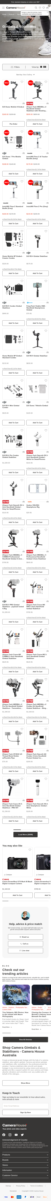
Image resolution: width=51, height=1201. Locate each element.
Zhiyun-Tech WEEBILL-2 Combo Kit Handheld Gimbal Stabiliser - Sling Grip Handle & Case (36, 707)
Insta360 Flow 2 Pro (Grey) (37, 206)
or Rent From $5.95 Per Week (36, 120)
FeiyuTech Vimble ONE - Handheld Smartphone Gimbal (36, 308)
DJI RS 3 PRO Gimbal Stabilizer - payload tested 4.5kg (13, 607)
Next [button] (45, 1007)
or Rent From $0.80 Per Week (36, 319)
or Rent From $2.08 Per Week (36, 767)
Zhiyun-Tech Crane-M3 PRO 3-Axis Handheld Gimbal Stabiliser (35, 607)
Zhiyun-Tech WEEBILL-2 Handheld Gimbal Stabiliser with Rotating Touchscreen (36, 110)
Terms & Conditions (36, 1186)
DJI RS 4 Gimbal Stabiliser (37, 256)
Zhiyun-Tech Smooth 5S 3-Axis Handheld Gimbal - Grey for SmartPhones (13, 507)
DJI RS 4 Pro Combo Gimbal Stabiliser (10, 456)
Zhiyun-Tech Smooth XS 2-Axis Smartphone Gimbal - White (37, 806)
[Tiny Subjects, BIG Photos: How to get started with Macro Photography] (16, 995)
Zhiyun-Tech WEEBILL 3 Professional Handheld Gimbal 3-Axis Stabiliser (36, 557)
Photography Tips (21, 1007)
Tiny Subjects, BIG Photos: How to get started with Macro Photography (15, 1014)
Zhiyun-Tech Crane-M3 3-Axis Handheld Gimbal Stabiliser (36, 656)
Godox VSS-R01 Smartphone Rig (33, 506)
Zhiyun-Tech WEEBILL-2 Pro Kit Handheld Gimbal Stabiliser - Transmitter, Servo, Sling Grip (12, 707)
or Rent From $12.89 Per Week (12, 817)
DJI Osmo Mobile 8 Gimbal (13, 107)
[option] (17, 872)
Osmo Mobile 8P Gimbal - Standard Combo (12, 357)
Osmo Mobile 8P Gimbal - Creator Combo (12, 257)
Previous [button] (8, 1007)
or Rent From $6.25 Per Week (11, 667)
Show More (25, 1083)
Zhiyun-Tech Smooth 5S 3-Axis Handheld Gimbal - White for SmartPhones (37, 457)
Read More (6, 1027)
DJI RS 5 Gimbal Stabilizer (37, 356)
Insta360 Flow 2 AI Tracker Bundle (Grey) (37, 158)
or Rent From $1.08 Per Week (36, 817)
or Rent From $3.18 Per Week (36, 468)
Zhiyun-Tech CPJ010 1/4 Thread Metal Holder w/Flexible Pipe (12, 756)
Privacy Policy (20, 1186)
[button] (25, 75)
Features (11, 1007)
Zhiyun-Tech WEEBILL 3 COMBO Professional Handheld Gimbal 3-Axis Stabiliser (12, 558)
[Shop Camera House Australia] (15, 8)
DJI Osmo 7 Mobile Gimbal (37, 406)
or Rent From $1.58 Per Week (11, 219)
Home (4, 14)
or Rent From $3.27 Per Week (11, 269)
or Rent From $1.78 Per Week (36, 169)
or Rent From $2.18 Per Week (36, 219)
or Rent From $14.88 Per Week (12, 717)
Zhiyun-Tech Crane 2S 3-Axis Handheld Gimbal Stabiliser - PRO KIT (12, 806)
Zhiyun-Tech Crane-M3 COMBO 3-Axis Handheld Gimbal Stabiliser (12, 656)
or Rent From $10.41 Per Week (36, 717)
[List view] (41, 67)
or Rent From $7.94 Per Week (11, 568)
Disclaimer (13, 1191)
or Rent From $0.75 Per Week (11, 767)
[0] (47, 8)
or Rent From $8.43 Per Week (36, 568)
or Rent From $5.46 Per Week (36, 667)
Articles (4, 1007)
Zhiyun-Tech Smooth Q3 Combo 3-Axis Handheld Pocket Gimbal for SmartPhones (36, 757)
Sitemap (8, 1186)
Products (11, 14)
